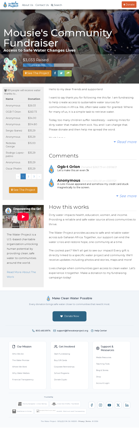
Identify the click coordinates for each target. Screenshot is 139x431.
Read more (126, 142)
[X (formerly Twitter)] (118, 405)
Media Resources (103, 357)
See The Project (38, 73)
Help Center (101, 330)
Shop (98, 377)
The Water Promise (20, 360)
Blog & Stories (102, 370)
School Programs (61, 373)
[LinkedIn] (127, 405)
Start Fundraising (62, 354)
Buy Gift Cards (60, 360)
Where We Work (19, 367)
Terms (88, 421)
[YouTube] (109, 405)
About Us (27, 5)
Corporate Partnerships (64, 367)
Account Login (103, 383)
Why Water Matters (20, 373)
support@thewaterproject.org (72, 330)
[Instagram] (100, 405)
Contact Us (42, 5)
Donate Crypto (60, 379)
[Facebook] (91, 405)
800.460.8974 (43, 330)
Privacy (81, 421)
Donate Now (71, 316)
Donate (130, 4)
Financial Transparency (23, 379)
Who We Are (18, 354)
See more (127, 196)
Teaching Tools (103, 364)
